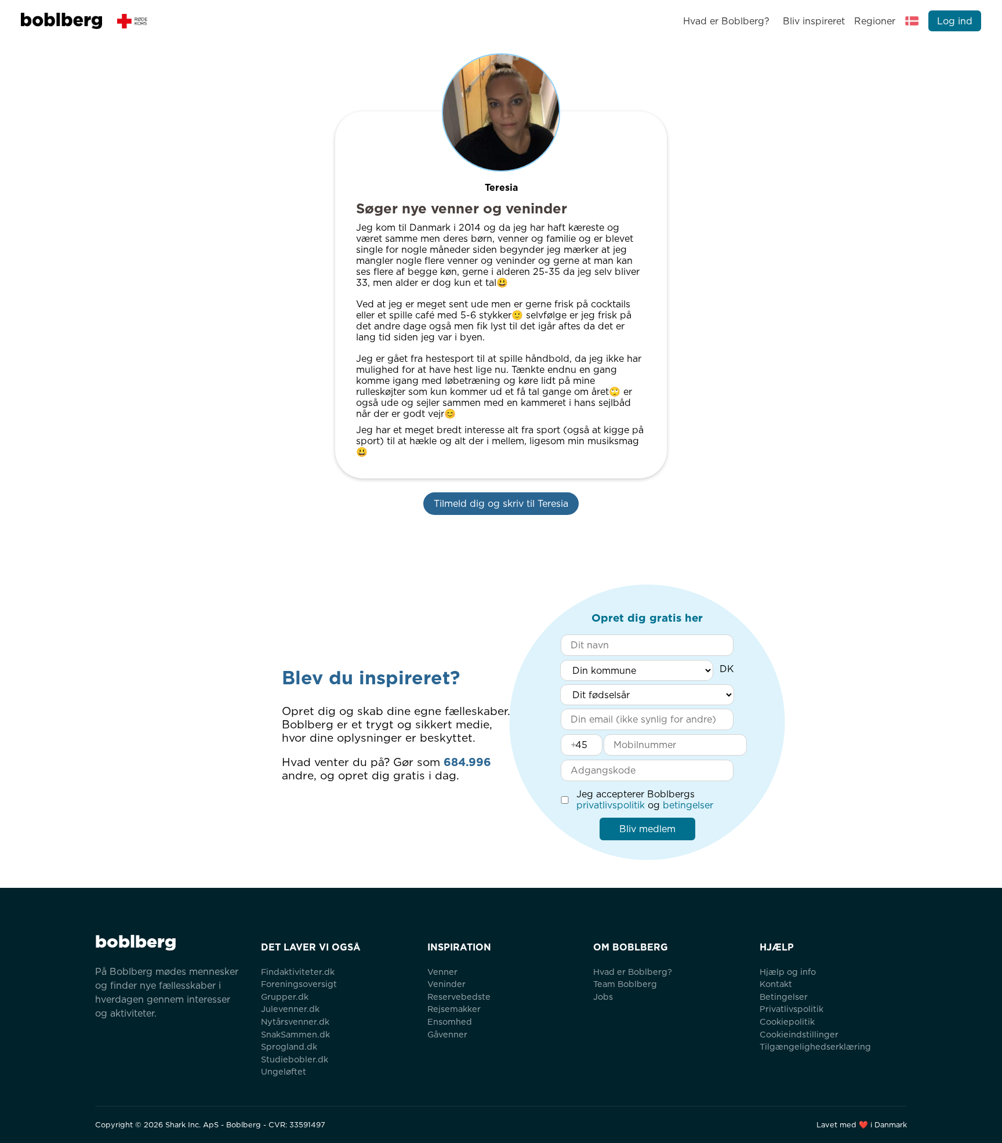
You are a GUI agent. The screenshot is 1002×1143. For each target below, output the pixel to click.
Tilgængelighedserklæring (815, 1046)
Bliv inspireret (813, 21)
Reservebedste (459, 997)
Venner (442, 972)
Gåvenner (447, 1034)
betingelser (688, 805)
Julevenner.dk (290, 1009)
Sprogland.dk (289, 1046)
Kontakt (776, 984)
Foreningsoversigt (299, 984)
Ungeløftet (283, 1071)
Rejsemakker (454, 1009)
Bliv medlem (647, 828)
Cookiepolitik (787, 1021)
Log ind (954, 21)
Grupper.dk (284, 997)
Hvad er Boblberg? (726, 21)
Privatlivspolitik (791, 1009)
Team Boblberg (625, 984)
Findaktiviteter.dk (298, 972)
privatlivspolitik (610, 805)
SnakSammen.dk (295, 1034)
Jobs (603, 997)
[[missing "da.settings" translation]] (912, 21)
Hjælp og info (788, 972)
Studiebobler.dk (294, 1059)
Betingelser (784, 997)
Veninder (446, 984)
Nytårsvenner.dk (295, 1021)
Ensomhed (449, 1021)
